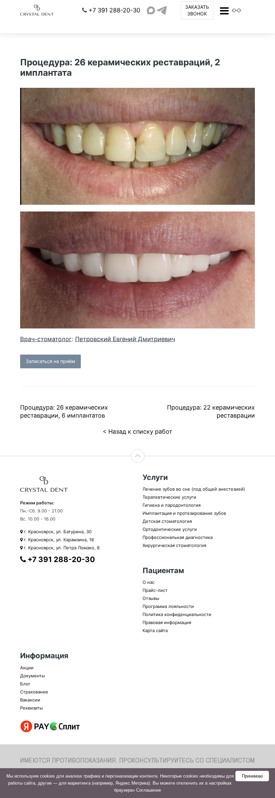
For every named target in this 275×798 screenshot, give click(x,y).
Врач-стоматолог (46, 339)
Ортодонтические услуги (170, 529)
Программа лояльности (168, 606)
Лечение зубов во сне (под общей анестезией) (194, 489)
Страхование (34, 691)
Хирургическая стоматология (174, 545)
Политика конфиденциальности (177, 614)
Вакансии (30, 699)
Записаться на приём (50, 361)
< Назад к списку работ (137, 431)
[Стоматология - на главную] (37, 9)
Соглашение (148, 790)
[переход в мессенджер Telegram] (162, 10)
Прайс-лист (155, 590)
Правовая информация (167, 622)
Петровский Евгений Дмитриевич (125, 339)
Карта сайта (155, 630)
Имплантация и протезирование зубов (184, 513)
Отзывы (151, 598)
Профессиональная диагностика (178, 537)
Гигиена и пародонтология (172, 505)
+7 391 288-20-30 (114, 10)
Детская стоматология (167, 521)
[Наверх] (138, 456)
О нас (149, 582)
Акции (27, 667)
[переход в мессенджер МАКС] (151, 10)
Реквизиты (31, 708)
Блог (25, 683)
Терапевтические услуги (169, 497)
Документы (32, 675)
